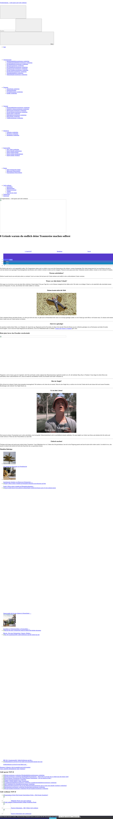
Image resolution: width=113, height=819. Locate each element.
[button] (8, 259)
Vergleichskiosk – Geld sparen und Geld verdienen (13, 2)
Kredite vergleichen (12, 93)
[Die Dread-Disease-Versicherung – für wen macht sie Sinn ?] (11, 778)
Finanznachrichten (11, 90)
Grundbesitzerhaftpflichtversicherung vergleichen (19, 62)
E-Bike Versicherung (23, 781)
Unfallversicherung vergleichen (15, 118)
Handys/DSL (6, 148)
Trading (9, 191)
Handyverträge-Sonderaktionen (15, 154)
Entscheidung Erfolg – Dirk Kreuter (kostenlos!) (35, 795)
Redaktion (59, 251)
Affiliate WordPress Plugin (29, 802)
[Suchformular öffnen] (13, 12)
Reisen (5, 168)
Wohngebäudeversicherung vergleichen (17, 74)
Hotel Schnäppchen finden (14, 169)
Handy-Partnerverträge (13, 152)
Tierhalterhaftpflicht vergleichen (15, 73)
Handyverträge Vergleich (13, 155)
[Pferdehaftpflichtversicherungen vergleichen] (12, 775)
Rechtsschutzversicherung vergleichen (17, 71)
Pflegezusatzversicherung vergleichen (16, 110)
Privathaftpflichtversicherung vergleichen (17, 64)
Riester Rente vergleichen (13, 113)
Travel (89, 251)
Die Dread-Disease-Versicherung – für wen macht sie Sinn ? (35, 778)
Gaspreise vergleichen (12, 132)
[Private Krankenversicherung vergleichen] (15, 788)
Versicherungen (7, 59)
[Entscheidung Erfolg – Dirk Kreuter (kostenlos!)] (13, 795)
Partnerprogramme (11, 190)
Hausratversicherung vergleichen (15, 65)
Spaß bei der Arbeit (12, 193)
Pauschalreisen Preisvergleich (14, 172)
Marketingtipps (10, 188)
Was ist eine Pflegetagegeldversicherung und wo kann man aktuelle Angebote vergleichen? (43, 785)
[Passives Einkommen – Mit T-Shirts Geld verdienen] (7, 808)
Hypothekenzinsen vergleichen (15, 92)
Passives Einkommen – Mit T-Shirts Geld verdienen (24, 808)
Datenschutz (6, 194)
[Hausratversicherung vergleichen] (6, 779)
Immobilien (10, 187)
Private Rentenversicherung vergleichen (17, 112)
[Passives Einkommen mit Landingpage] (7, 813)
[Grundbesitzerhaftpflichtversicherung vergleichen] (17, 782)
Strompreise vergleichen (13, 135)
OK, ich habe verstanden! (65, 816)
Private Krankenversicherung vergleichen (17, 70)
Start (4, 47)
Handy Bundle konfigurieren (14, 151)
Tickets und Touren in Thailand (63, 328)
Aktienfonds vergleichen (13, 89)
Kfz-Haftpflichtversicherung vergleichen (17, 67)
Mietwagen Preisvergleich (13, 171)
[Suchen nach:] (8, 31)
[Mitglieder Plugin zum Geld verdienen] (7, 800)
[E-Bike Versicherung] (10, 781)
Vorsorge (5, 106)
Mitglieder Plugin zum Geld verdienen (21, 800)
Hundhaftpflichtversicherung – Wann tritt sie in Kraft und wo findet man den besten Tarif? (45, 776)
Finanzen (5, 87)
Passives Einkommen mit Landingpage (21, 813)
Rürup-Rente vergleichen (13, 116)
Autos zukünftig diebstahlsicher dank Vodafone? (12, 768)
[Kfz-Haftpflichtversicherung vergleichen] (8, 784)
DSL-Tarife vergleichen (13, 149)
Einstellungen (52, 818)
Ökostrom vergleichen (12, 133)
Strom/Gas (6, 130)
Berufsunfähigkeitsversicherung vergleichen (18, 107)
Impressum (6, 196)
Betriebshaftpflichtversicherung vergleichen (18, 61)
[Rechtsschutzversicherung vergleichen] (14, 787)
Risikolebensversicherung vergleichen (16, 115)
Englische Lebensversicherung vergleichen (18, 109)
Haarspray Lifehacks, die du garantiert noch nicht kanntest (15, 767)
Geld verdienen (7, 185)
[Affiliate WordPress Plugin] (12, 802)
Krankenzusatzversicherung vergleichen (17, 68)
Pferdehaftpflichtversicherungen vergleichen (32, 775)
